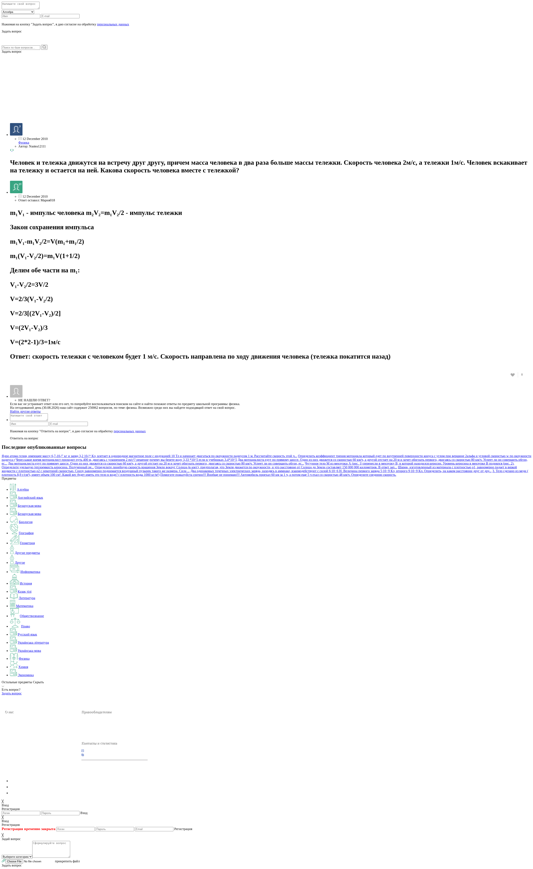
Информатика (30, 572)
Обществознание (32, 616)
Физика (23, 142)
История (26, 583)
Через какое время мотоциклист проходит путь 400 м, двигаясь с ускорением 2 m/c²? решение (82, 459)
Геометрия (27, 543)
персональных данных (113, 24)
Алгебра (23, 489)
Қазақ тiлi (24, 591)
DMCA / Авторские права (28, 787)
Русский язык (27, 634)
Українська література (33, 642)
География (26, 533)
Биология (25, 522)
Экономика (26, 675)
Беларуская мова (29, 505)
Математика (24, 606)
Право (25, 626)
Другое (20, 562)
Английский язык (30, 497)
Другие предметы (27, 553)
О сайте (30, 741)
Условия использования (27, 793)
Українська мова (29, 650)
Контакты (19, 741)
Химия (23, 667)
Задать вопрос (12, 51)
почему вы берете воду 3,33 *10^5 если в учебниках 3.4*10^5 (193, 459)
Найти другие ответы (25, 411)
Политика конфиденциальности (33, 781)
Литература (27, 598)
